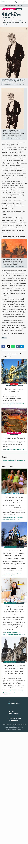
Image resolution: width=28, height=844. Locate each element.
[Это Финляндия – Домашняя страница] (5, 1)
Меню (25, 2)
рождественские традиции (16, 403)
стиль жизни (6, 519)
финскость (19, 449)
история (7, 449)
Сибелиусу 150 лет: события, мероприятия (14, 460)
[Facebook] (10, 720)
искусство (8, 632)
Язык (20, 2)
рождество (5, 405)
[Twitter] (12, 720)
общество (17, 573)
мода (11, 517)
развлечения (6, 575)
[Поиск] (16, 2)
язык (24, 449)
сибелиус (11, 405)
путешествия (17, 692)
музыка (4, 337)
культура (7, 517)
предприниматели (18, 517)
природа (5, 634)
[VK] (14, 720)
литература (13, 449)
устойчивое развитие (15, 519)
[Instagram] (16, 720)
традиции (12, 575)
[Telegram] (18, 720)
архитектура (8, 690)
